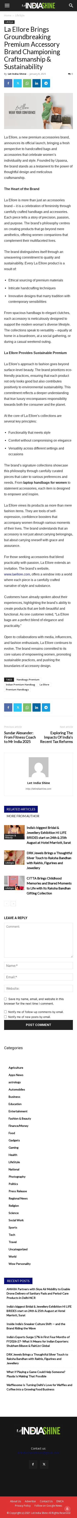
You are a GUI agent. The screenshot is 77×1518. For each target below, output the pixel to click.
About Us (15, 1501)
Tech (12, 1234)
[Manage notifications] (67, 1509)
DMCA (60, 1501)
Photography (17, 1176)
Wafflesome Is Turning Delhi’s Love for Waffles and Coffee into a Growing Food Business (39, 1387)
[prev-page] (6, 903)
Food (12, 1133)
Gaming (13, 1147)
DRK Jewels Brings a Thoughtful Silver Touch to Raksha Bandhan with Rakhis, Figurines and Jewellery (37, 1359)
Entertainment (18, 1111)
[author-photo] (38, 777)
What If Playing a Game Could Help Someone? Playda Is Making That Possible (36, 1374)
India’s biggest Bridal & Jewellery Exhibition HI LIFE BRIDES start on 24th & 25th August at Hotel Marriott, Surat (39, 1311)
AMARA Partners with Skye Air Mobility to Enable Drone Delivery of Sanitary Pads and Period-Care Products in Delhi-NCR (38, 1293)
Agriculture (16, 1067)
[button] (7, 5)
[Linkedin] (36, 83)
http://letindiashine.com (38, 788)
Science (14, 1213)
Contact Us (46, 1501)
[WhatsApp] (27, 83)
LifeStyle (20, 15)
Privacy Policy (23, 1505)
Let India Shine (17, 73)
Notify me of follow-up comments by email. (36, 1012)
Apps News (16, 1075)
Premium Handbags (17, 689)
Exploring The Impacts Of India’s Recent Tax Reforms (56, 737)
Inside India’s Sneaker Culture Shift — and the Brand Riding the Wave (36, 1326)
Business (14, 1096)
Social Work (16, 1220)
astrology (15, 1082)
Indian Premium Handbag (20, 684)
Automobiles (17, 1089)
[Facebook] (8, 83)
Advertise (30, 1501)
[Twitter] (18, 83)
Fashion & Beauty (10, 836)
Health (13, 1155)
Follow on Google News (48, 1505)
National (14, 1169)
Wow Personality (20, 1263)
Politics (13, 1184)
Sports (13, 1227)
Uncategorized (18, 1249)
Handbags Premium (28, 679)
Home (7, 15)
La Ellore (44, 684)
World (12, 1256)
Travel (13, 1242)
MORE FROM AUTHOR (23, 816)
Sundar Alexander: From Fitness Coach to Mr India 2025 (20, 737)
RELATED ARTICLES (21, 809)
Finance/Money (18, 1125)
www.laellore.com (17, 574)
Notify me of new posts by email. (29, 1017)
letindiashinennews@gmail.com (38, 1453)
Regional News (18, 1198)
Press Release (18, 1191)
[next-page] (13, 903)
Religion (14, 1205)
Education (15, 1104)
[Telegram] (46, 83)
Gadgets (14, 1140)
